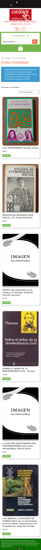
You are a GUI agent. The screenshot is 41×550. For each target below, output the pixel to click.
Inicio (3, 58)
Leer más (6, 155)
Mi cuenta (21, 2)
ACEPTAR (20, 548)
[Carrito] (20, 49)
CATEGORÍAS (18, 36)
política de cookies (19, 545)
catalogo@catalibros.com (21, 5)
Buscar (34, 41)
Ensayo (8, 58)
